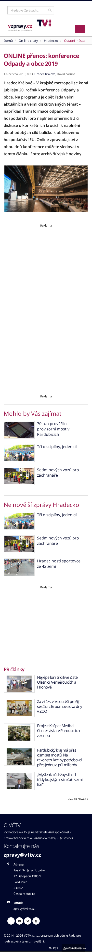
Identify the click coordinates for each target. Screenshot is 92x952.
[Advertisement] (46, 239)
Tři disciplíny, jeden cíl (57, 446)
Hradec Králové (44, 74)
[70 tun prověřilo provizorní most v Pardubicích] (19, 430)
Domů (8, 40)
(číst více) (66, 838)
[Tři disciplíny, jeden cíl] (19, 453)
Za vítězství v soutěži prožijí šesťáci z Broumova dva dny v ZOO (59, 706)
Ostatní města (74, 40)
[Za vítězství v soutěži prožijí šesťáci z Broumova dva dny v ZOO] (19, 708)
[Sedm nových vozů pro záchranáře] (19, 476)
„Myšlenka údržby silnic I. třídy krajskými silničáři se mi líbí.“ (59, 779)
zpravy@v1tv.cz (22, 855)
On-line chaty (28, 40)
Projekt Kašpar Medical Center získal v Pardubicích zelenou (58, 730)
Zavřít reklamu (73, 948)
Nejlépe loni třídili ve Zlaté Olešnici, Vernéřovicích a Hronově (57, 682)
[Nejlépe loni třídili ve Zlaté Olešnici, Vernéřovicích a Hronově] (19, 684)
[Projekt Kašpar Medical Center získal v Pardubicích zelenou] (19, 732)
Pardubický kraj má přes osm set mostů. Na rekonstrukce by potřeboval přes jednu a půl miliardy (59, 757)
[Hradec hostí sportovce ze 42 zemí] (19, 567)
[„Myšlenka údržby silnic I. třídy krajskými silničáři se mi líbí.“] (19, 781)
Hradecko (51, 40)
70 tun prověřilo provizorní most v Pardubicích (53, 429)
